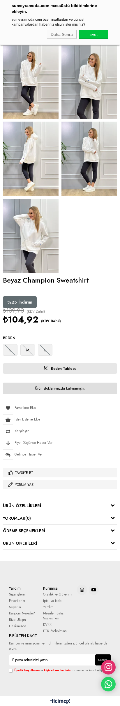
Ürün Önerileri (20, 543)
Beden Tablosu (63, 368)
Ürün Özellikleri (22, 506)
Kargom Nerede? (22, 613)
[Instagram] (82, 590)
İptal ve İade (52, 600)
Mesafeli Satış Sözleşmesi (53, 616)
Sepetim (15, 607)
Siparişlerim (18, 594)
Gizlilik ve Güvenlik (57, 594)
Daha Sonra (62, 34)
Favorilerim (17, 600)
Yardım (48, 607)
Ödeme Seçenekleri (24, 531)
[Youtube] (94, 590)
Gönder (102, 659)
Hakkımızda (17, 626)
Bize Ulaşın (17, 619)
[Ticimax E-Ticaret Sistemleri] (60, 702)
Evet (93, 34)
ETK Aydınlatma (55, 631)
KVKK (47, 624)
